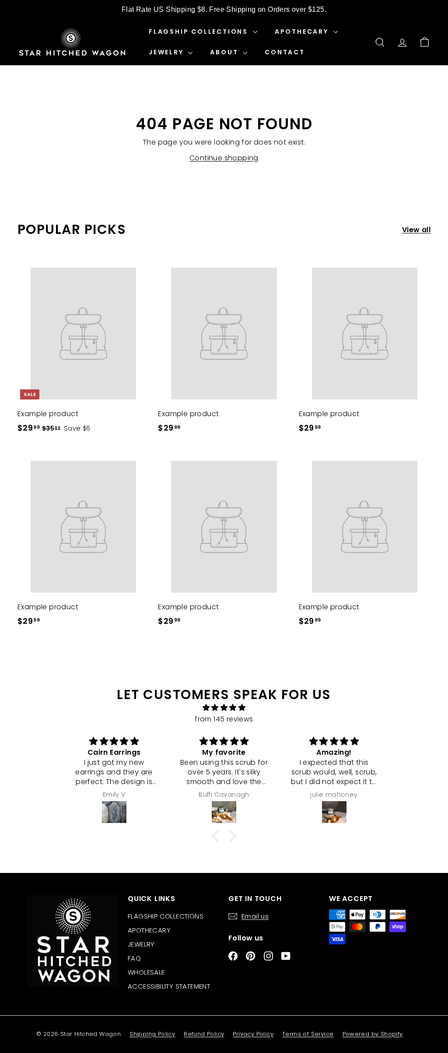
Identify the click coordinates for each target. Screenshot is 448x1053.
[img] (224, 708)
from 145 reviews (224, 719)
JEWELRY (167, 52)
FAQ (134, 958)
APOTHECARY (303, 31)
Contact (285, 52)
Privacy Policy (253, 1034)
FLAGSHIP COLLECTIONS (200, 31)
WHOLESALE (146, 972)
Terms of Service (307, 1034)
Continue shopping (224, 158)
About (225, 52)
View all (416, 230)
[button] (217, 836)
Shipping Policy (152, 1034)
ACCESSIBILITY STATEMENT (169, 986)
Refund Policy (204, 1034)
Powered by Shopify (373, 1034)
